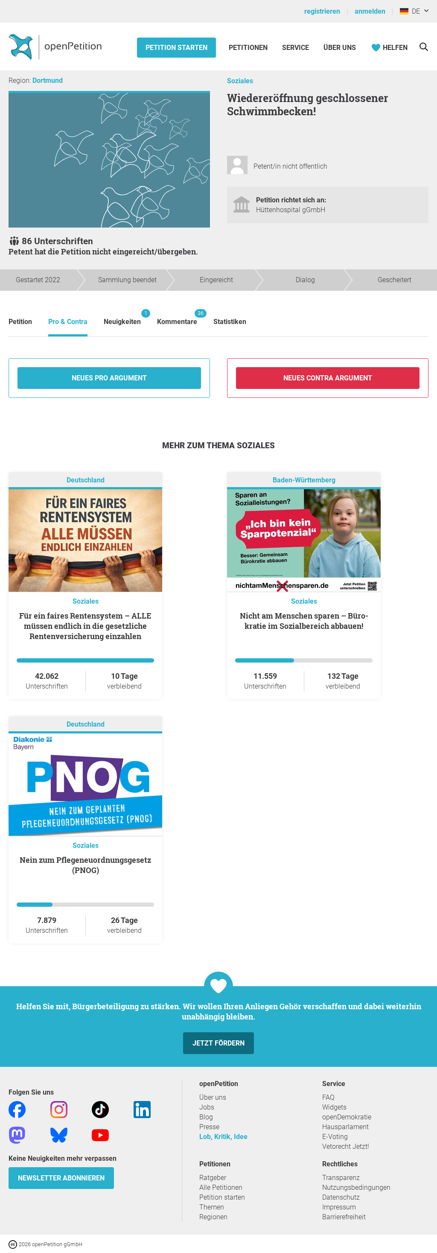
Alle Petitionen (220, 1187)
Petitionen (249, 48)
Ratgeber (212, 1178)
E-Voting (335, 1137)
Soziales (240, 81)
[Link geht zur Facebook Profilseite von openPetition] (17, 1109)
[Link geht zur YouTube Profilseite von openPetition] (100, 1134)
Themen (211, 1207)
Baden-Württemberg (304, 480)
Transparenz (341, 1178)
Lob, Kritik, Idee (223, 1137)
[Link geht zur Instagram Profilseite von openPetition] (58, 1109)
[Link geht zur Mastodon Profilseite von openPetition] (17, 1134)
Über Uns (339, 48)
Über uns (212, 1097)
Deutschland (86, 480)
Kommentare (177, 318)
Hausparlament (345, 1127)
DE (414, 11)
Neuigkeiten (122, 318)
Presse (209, 1127)
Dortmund (47, 80)
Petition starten (176, 48)
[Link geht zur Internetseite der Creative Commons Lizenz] (14, 1244)
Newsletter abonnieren (61, 1178)
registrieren (322, 11)
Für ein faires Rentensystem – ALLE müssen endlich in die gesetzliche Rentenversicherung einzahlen (85, 625)
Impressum (339, 1207)
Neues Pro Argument (109, 378)
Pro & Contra (67, 322)
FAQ (328, 1097)
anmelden (370, 11)
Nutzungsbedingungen (356, 1187)
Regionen (213, 1217)
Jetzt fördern (218, 1043)
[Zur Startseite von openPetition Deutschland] (56, 46)
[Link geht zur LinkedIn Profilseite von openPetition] (142, 1109)
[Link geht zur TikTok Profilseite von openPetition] (100, 1109)
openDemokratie (346, 1117)
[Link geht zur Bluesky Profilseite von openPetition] (58, 1134)
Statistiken (229, 322)
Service (295, 48)
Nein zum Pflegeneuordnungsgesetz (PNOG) (85, 865)
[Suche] (423, 47)
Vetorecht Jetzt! (345, 1146)
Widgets (334, 1107)
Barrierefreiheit (344, 1217)
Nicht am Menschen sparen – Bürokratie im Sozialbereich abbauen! (304, 620)
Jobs (206, 1107)
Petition (20, 322)
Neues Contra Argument (327, 378)
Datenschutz (341, 1197)
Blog (206, 1117)
